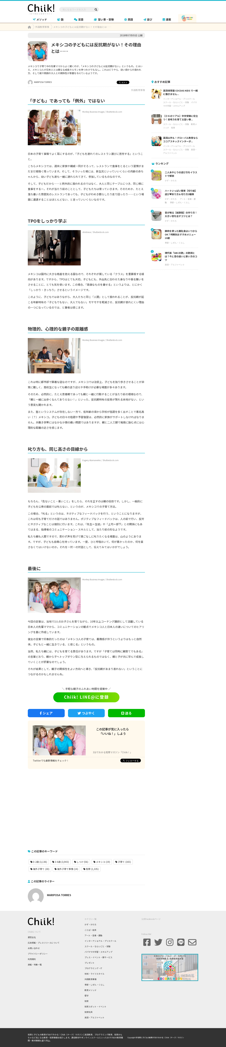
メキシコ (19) (102, 861)
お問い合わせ (34, 948)
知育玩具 (88, 1012)
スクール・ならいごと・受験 (176, 102)
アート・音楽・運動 (93, 935)
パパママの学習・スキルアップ (98, 951)
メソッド (41, 19)
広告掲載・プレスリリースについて (43, 942)
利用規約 (32, 959)
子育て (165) (124, 861)
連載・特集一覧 (35, 964)
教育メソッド (90, 990)
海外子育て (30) (40, 869)
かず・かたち (171, 180)
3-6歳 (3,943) (61, 861)
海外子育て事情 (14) (67, 869)
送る (128, 713)
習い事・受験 (106, 19)
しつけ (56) (82, 861)
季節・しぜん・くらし (180, 202)
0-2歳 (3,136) (39, 861)
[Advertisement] (86, 807)
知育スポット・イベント (95, 1006)
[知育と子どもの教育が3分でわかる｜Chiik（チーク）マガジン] (41, 8)
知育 (173, 127)
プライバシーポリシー (38, 953)
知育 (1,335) (92, 869)
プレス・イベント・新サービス (98, 957)
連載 (168, 19)
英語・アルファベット (175, 264)
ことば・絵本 (90, 929)
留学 (87, 995)
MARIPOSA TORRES (43, 82)
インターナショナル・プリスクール (179, 98)
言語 (80, 19)
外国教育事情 (138, 90)
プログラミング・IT (93, 968)
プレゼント (89, 962)
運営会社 (32, 937)
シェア (48, 713)
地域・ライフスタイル (94, 973)
